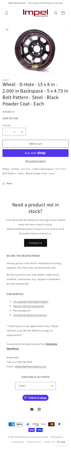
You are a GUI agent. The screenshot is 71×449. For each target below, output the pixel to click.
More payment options (35, 161)
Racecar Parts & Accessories (28, 306)
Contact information (53, 442)
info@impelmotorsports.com (30, 366)
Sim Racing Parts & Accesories (30, 315)
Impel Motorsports (23, 437)
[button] (6, 13)
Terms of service (34, 442)
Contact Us (35, 242)
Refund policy (57, 437)
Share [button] (9, 183)
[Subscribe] (52, 386)
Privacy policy (18, 442)
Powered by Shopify (39, 437)
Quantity (6, 125)
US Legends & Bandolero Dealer (30, 301)
